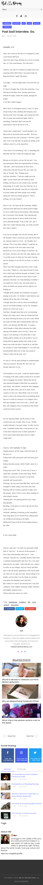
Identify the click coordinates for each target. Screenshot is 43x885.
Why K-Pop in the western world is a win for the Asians (21, 721)
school (36, 23)
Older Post (30, 736)
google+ (31, 609)
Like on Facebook (8, 759)
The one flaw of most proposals (24, 813)
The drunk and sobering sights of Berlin (27, 803)
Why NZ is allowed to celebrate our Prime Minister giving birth (20, 680)
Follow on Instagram (22, 759)
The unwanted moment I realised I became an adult (25, 775)
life (23, 23)
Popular (21, 769)
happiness (6, 23)
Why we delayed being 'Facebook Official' (20, 701)
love (29, 23)
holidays (16, 23)
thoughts (7, 27)
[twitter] (21, 16)
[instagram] (26, 16)
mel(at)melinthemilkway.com (21, 647)
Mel (3, 36)
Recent (7, 769)
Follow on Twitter (36, 759)
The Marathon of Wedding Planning (25, 784)
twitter (20, 609)
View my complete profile (11, 853)
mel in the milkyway (27, 878)
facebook (10, 609)
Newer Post (11, 736)
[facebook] (17, 16)
